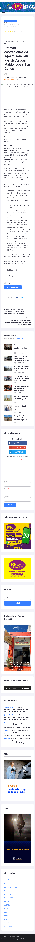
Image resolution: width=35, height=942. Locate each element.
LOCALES (7, 908)
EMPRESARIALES (10, 898)
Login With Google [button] (19, 447)
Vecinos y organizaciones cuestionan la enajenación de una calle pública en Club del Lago (17, 741)
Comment (7, 463)
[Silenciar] (23, 688)
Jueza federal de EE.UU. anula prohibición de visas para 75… (22, 388)
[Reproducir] (7, 688)
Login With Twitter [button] (19, 452)
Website (6, 496)
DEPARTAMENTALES (11, 21)
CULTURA (7, 883)
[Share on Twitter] (22, 298)
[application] (17, 688)
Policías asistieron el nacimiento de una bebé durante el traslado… (21, 378)
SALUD (6, 923)
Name (6, 481)
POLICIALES (8, 916)
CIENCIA (7, 880)
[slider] (27, 688)
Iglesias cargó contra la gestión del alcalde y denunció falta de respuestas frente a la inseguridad (17, 725)
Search (17, 603)
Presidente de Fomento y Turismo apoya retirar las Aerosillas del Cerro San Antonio (16, 709)
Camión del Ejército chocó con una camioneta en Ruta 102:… (22, 358)
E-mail (6, 488)
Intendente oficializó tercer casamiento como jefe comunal (22, 408)
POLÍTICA (7, 919)
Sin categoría (8, 926)
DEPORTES (8, 891)
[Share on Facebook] (17, 298)
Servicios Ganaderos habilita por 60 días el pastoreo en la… (21, 398)
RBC (10, 74)
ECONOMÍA (8, 894)
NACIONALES (8, 912)
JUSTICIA (7, 905)
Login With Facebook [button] (19, 443)
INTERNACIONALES (10, 901)
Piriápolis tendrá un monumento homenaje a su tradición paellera (22, 417)
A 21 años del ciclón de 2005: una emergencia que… (21, 368)
